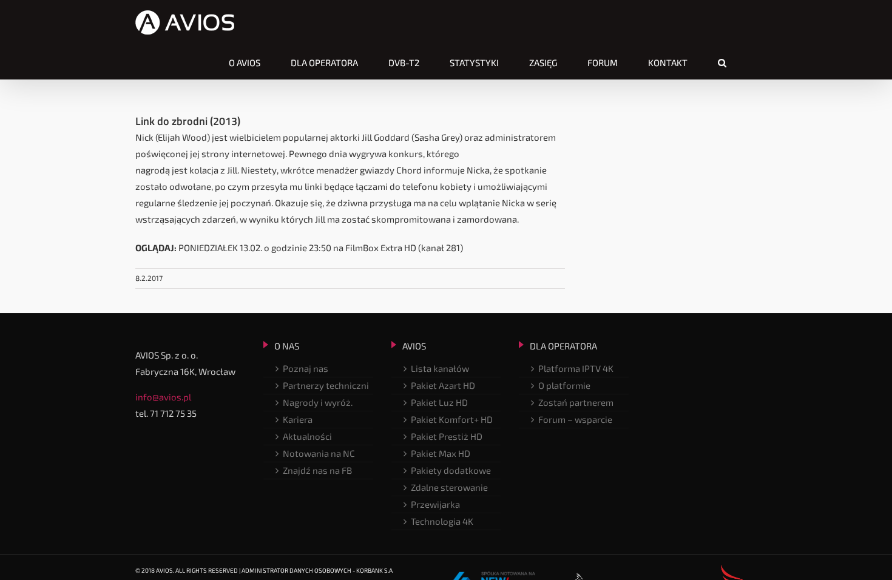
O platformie (564, 385)
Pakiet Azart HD (443, 385)
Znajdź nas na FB (317, 470)
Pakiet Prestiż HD (446, 436)
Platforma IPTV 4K (575, 368)
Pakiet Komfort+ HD (452, 419)
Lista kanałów (440, 368)
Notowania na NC (319, 453)
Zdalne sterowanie (449, 487)
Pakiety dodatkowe (451, 470)
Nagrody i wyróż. (318, 402)
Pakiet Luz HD (439, 402)
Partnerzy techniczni (326, 385)
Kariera (298, 419)
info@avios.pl (163, 396)
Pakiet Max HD (440, 453)
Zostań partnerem (575, 402)
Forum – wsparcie (575, 419)
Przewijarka (435, 504)
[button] (722, 62)
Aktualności (307, 436)
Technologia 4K (442, 521)
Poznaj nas (305, 368)
